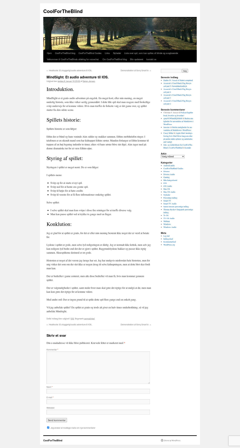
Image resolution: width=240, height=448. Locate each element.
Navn (50, 386)
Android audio (169, 165)
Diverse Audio (169, 174)
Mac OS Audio (169, 192)
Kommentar (52, 349)
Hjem (49, 53)
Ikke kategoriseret (170, 180)
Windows (167, 224)
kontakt (188, 147)
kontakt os (151, 59)
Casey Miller (168, 133)
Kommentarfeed (169, 241)
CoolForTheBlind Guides (90, 53)
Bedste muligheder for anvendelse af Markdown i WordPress (178, 121)
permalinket (89, 318)
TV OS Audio (169, 218)
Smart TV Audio (169, 203)
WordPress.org (169, 244)
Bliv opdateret (136, 59)
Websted (50, 407)
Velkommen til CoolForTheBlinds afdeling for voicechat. (73, 59)
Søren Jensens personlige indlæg (176, 206)
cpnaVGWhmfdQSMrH (172, 118)
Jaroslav (166, 127)
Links (107, 53)
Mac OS (166, 189)
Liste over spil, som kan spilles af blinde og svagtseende (151, 53)
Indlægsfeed (168, 238)
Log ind (166, 236)
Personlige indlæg (170, 197)
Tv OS (165, 215)
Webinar (166, 221)
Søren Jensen (89, 81)
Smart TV (167, 200)
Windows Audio (169, 227)
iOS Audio (167, 186)
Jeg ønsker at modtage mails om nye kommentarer (73, 427)
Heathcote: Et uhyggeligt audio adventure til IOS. (69, 70)
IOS (72, 318)
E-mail (50, 397)
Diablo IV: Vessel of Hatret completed (178, 80)
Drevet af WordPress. (172, 440)
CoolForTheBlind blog (65, 53)
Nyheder (117, 53)
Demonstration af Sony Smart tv (136, 70)
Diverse (166, 171)
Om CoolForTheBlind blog (115, 59)
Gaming (166, 177)
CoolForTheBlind (63, 11)
